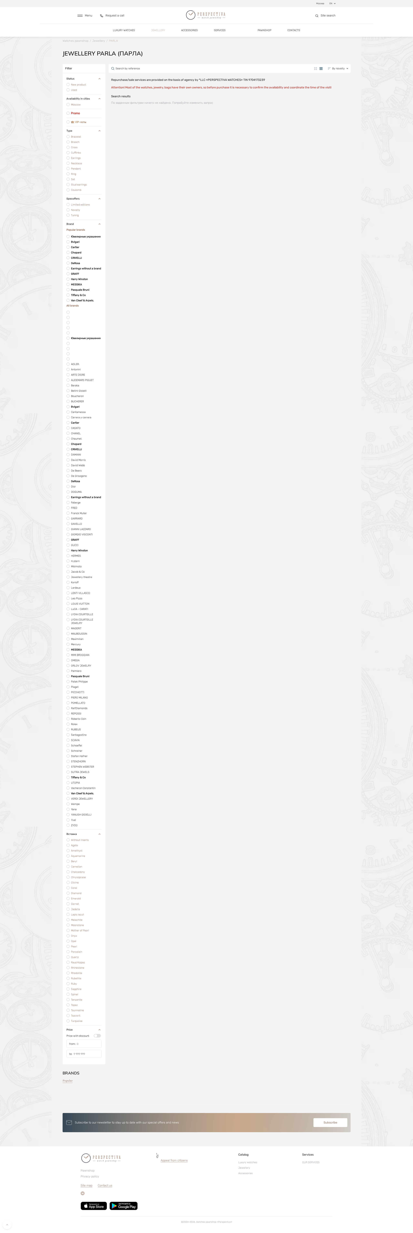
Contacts (293, 30)
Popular (68, 1080)
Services (220, 30)
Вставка (71, 834)
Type (69, 130)
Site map (86, 1185)
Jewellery (158, 30)
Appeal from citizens (174, 1160)
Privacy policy (90, 1176)
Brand (70, 224)
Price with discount (77, 1035)
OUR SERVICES (311, 1162)
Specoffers (73, 198)
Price (69, 1029)
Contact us (105, 1185)
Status (70, 78)
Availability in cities (78, 98)
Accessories (189, 30)
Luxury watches (124, 30)
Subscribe (330, 1122)
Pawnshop (264, 30)
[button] (84, 15)
